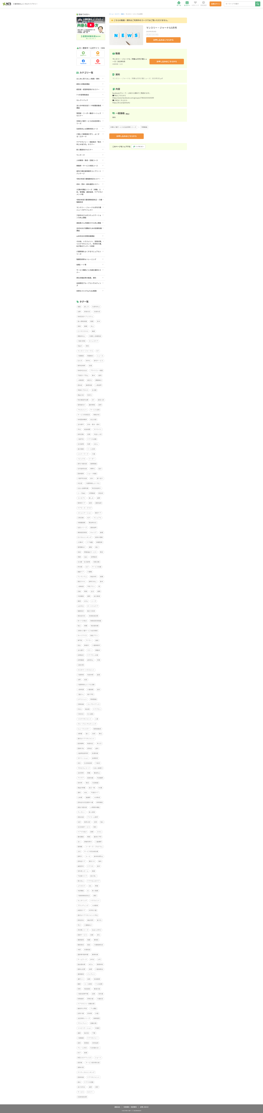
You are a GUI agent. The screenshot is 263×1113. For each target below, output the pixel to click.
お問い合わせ (144, 1107)
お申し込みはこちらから (163, 40)
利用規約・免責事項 (130, 1107)
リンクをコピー (139, 146)
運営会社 (117, 1107)
